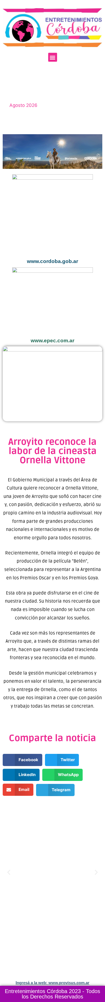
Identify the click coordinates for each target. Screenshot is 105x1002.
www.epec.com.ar (52, 340)
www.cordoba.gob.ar (52, 261)
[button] (52, 57)
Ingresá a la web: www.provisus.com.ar (52, 982)
